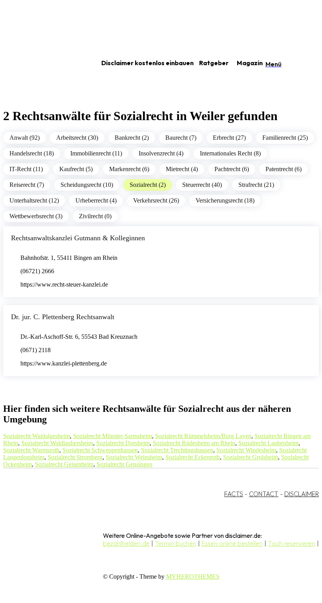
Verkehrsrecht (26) (156, 200)
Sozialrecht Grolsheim (250, 457)
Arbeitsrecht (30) (77, 137)
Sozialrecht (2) (148, 184)
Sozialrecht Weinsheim (134, 457)
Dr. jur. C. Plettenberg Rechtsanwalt (62, 317)
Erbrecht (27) (229, 137)
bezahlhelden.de (126, 543)
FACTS (233, 494)
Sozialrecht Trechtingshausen (177, 450)
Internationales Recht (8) (230, 153)
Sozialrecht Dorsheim (123, 443)
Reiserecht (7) (26, 184)
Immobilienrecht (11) (96, 153)
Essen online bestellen (232, 543)
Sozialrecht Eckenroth (192, 457)
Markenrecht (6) (129, 169)
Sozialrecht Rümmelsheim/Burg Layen (203, 436)
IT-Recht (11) (26, 169)
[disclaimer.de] (42, 63)
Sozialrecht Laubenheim (268, 443)
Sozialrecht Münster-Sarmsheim (112, 436)
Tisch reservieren (291, 543)
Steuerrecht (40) (202, 184)
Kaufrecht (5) (76, 169)
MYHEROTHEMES (193, 576)
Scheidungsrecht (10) (86, 184)
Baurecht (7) (180, 137)
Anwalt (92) (24, 137)
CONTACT (263, 494)
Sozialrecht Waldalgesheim (36, 436)
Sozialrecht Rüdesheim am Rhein (194, 443)
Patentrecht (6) (283, 169)
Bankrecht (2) (132, 137)
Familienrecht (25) (285, 137)
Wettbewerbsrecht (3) (35, 216)
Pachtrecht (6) (231, 169)
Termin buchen (175, 543)
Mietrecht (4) (182, 169)
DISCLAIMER (301, 494)
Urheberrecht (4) (96, 200)
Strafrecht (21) (256, 184)
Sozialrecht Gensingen (124, 464)
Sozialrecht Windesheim (246, 450)
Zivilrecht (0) (95, 216)
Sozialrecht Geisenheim (64, 464)
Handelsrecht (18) (31, 153)
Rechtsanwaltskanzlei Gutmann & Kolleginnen (78, 238)
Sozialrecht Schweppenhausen (100, 450)
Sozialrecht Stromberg (75, 457)
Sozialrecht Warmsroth (31, 450)
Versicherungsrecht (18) (225, 200)
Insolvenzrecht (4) (161, 153)
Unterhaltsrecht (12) (34, 200)
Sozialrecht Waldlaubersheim (57, 443)
